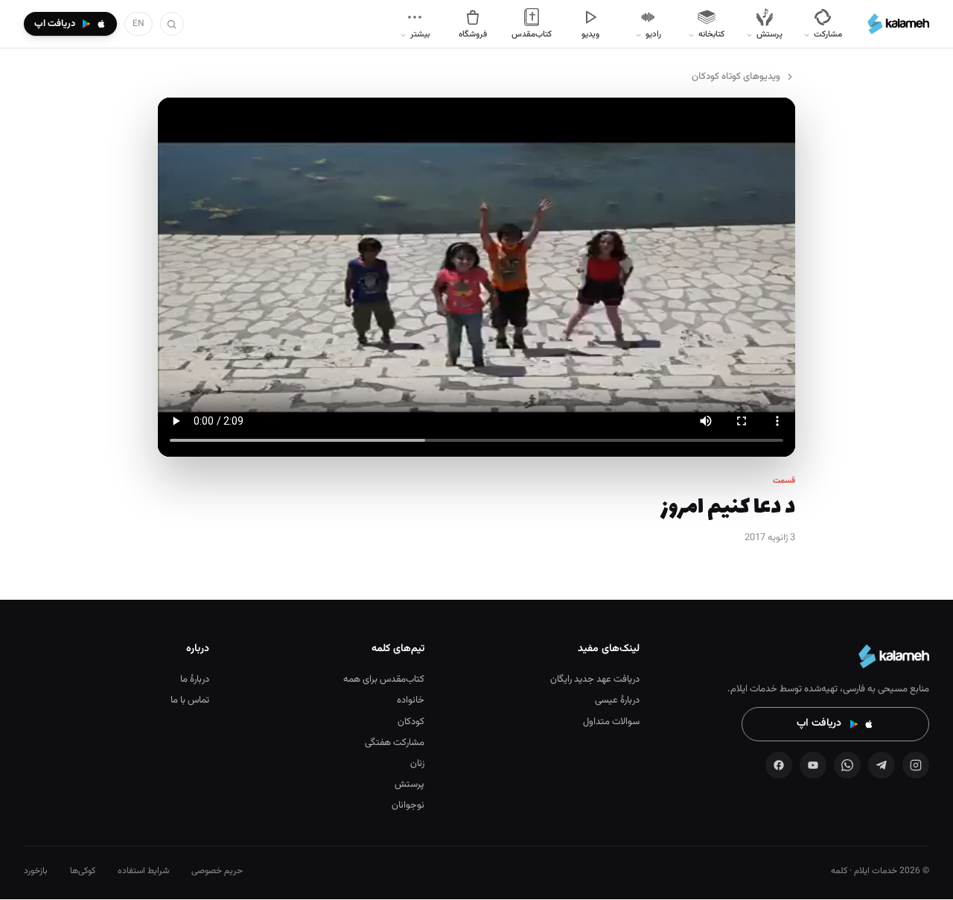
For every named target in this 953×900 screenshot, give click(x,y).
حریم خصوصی (217, 871)
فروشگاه (473, 34)
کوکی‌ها (82, 871)
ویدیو (590, 34)
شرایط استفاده (143, 871)
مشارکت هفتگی (394, 742)
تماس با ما (189, 700)
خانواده (410, 700)
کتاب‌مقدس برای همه (383, 679)
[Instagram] (915, 765)
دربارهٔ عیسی (617, 700)
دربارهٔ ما (194, 679)
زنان (417, 763)
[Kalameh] (898, 23)
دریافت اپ (819, 723)
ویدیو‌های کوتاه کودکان (736, 76)
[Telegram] (881, 765)
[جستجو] (172, 24)
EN (138, 24)
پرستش (409, 784)
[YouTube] (813, 765)
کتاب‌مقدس (531, 34)
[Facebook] (778, 765)
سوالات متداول (611, 721)
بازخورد (36, 871)
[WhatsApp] (847, 765)
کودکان (411, 721)
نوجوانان (408, 805)
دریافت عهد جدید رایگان (595, 679)
